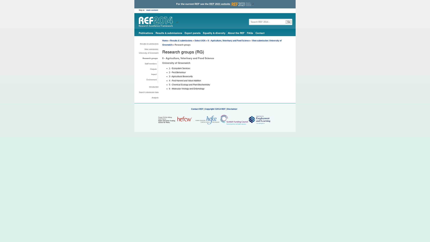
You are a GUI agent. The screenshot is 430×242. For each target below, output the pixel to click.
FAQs (250, 33)
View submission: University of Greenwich (149, 51)
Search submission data (149, 92)
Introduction (154, 87)
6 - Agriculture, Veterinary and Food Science (229, 40)
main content (152, 10)
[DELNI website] (259, 120)
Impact (154, 74)
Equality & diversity (214, 33)
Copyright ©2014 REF (215, 109)
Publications (146, 33)
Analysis (155, 98)
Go (288, 22)
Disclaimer (232, 109)
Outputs (153, 69)
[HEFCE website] (206, 120)
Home (165, 40)
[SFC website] (234, 120)
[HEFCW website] (175, 120)
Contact (260, 33)
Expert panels (193, 33)
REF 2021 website (220, 4)
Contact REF (197, 109)
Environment (151, 80)
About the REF (236, 33)
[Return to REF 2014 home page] (157, 22)
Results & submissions (169, 33)
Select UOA (200, 40)
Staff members (151, 64)
